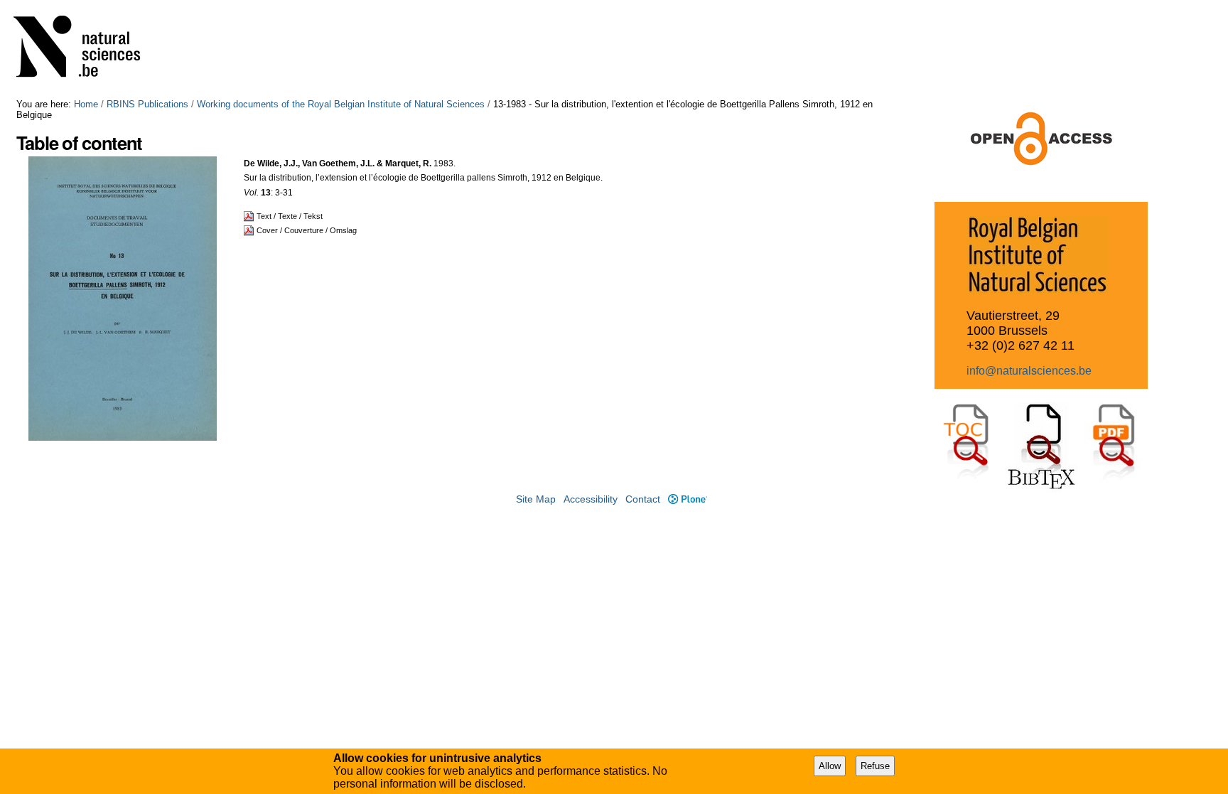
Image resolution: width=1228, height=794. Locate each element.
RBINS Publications (147, 104)
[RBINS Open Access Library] (86, 49)
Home (86, 104)
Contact (642, 499)
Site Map (536, 499)
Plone (687, 499)
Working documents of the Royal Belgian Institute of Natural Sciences (341, 104)
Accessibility (591, 499)
